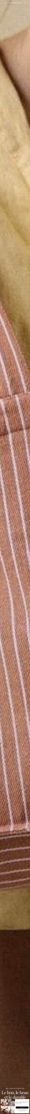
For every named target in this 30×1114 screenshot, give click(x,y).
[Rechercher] (5, 3)
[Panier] (28, 3)
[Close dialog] (28, 1099)
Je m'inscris (22, 1107)
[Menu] (2, 3)
